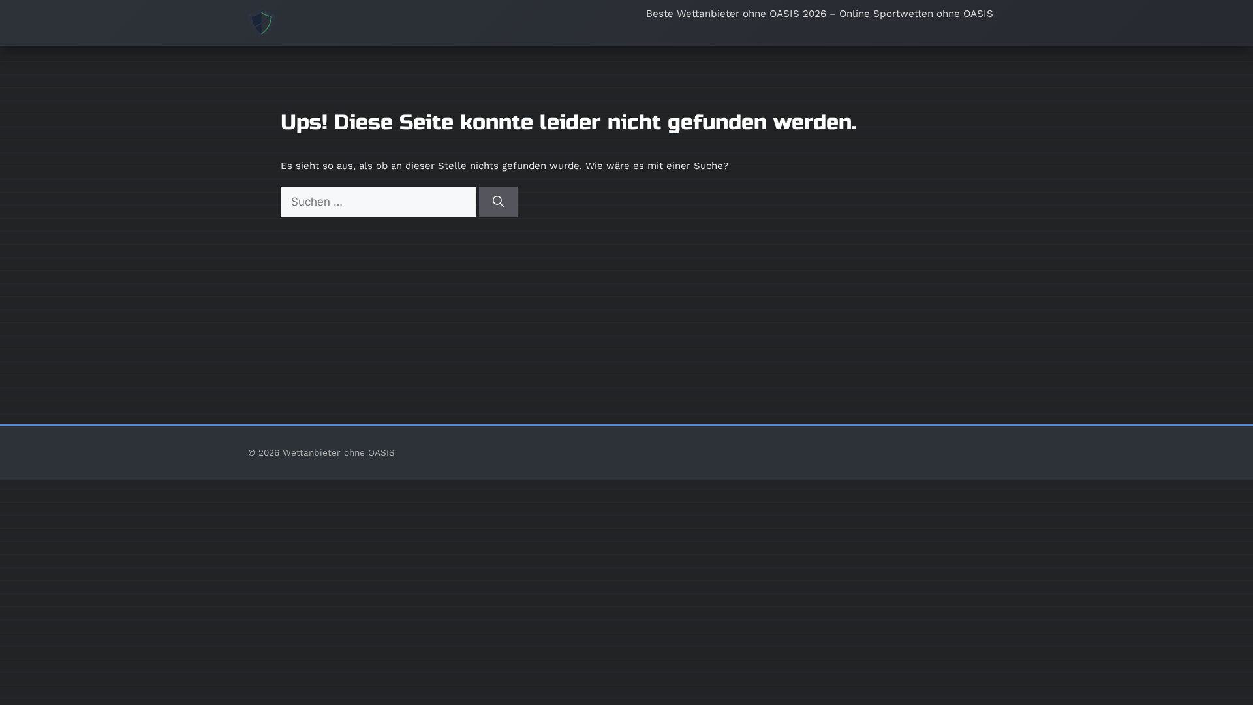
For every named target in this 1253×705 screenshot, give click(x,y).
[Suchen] (498, 202)
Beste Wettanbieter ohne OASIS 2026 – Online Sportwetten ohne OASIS (819, 14)
